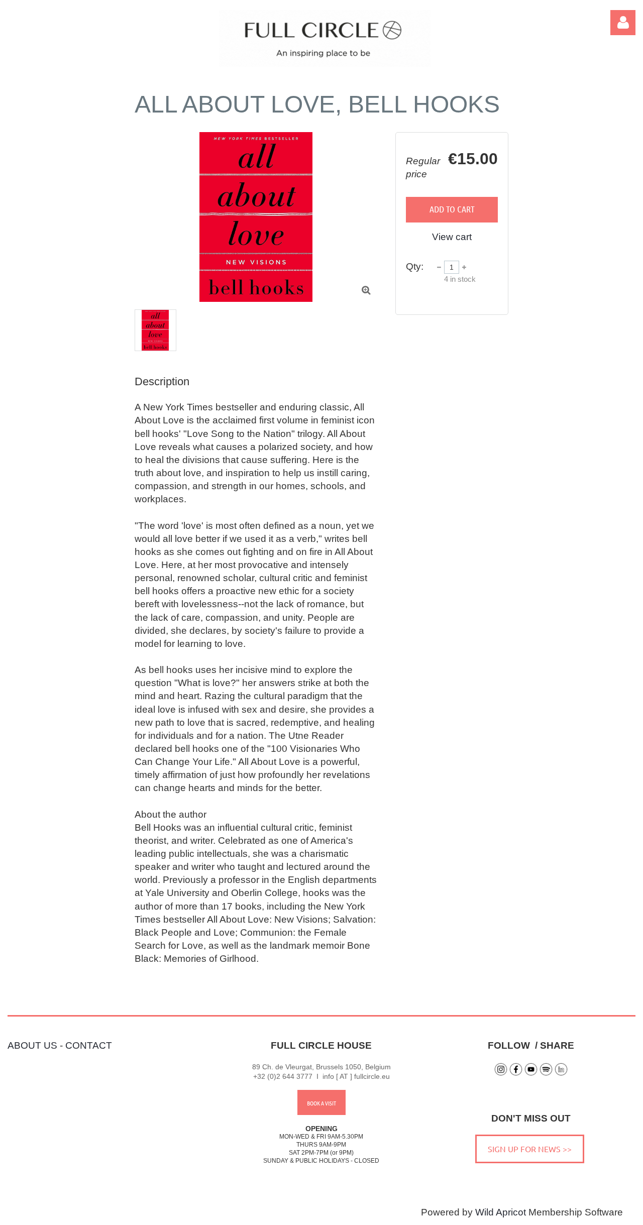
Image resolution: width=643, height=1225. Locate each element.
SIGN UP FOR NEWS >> (530, 1149)
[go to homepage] (325, 63)
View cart (452, 237)
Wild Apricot (500, 1212)
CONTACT (88, 1045)
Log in (622, 22)
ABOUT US (32, 1045)
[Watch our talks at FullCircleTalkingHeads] (531, 1073)
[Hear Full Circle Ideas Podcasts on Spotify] (546, 1073)
